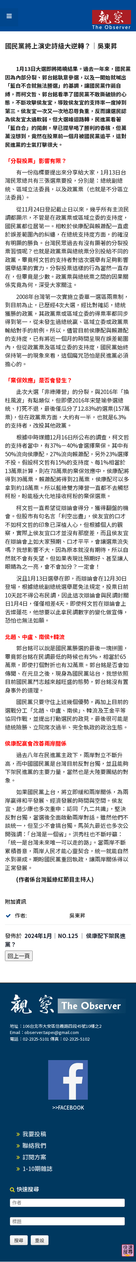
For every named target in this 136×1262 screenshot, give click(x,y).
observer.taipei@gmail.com (51, 1032)
